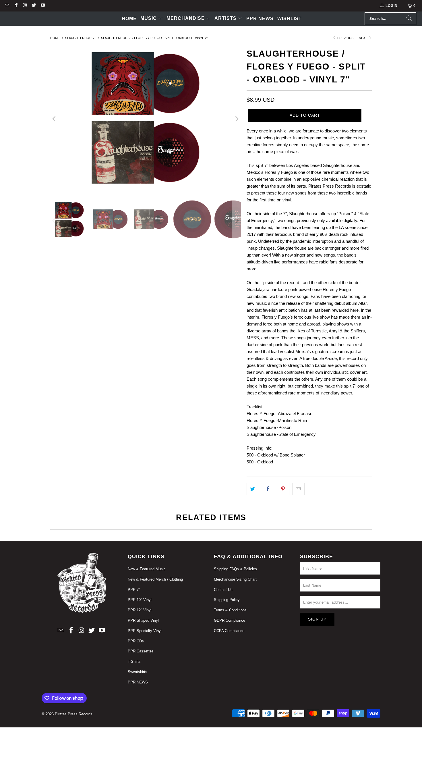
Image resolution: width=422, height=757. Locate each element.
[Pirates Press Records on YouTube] (42, 6)
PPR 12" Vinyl (140, 610)
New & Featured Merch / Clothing (155, 579)
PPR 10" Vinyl (140, 600)
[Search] (409, 18)
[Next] (236, 119)
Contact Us (223, 590)
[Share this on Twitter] (253, 489)
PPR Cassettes (141, 651)
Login (392, 6)
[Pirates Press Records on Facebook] (15, 6)
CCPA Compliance (229, 631)
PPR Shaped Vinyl (143, 620)
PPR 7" (134, 590)
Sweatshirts (137, 672)
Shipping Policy (227, 600)
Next (363, 38)
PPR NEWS (138, 682)
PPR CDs (136, 641)
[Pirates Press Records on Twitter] (33, 6)
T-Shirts (134, 661)
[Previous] (54, 119)
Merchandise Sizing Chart (235, 579)
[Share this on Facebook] (268, 489)
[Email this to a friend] (298, 489)
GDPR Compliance (229, 620)
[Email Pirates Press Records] (6, 6)
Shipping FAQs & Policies (235, 569)
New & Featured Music (147, 569)
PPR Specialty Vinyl (145, 631)
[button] (151, 18)
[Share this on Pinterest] (283, 489)
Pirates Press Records (73, 714)
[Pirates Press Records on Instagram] (24, 6)
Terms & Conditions (230, 610)
